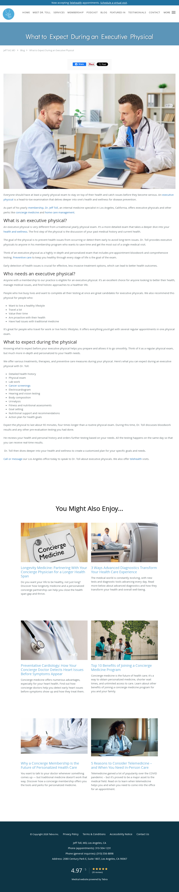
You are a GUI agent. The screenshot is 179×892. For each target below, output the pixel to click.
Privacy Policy (70, 834)
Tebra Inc (53, 834)
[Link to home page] (7, 13)
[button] (174, 12)
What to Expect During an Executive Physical (51, 50)
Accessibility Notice (121, 834)
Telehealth (76, 2)
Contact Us (143, 834)
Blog (22, 50)
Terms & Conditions (94, 834)
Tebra (105, 879)
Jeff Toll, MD (9, 50)
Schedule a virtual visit (113, 2)
